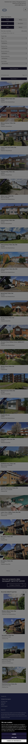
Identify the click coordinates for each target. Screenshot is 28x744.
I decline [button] (14, 737)
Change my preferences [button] (14, 740)
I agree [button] (14, 734)
